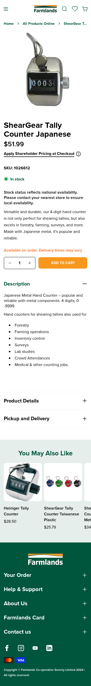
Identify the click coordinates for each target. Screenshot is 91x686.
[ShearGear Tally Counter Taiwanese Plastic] (63, 482)
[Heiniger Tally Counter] (23, 482)
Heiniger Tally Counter (16, 511)
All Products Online (39, 23)
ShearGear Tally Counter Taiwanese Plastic (61, 514)
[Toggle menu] (6, 8)
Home (9, 23)
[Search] (64, 9)
